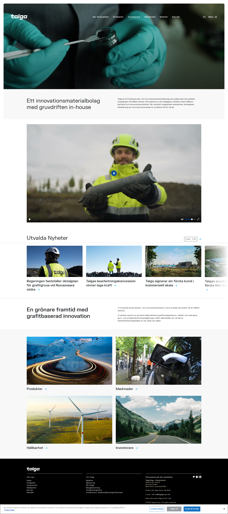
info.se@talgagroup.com (161, 494)
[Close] (224, 508)
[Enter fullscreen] (198, 219)
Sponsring (90, 483)
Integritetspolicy (94, 490)
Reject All (174, 509)
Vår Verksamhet (101, 17)
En (204, 17)
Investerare (134, 17)
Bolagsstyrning (93, 488)
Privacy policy (9, 510)
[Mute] (182, 219)
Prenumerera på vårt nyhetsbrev (159, 477)
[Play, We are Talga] (30, 219)
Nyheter (164, 17)
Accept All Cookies (192, 509)
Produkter (118, 17)
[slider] (190, 219)
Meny (211, 17)
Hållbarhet (149, 17)
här (170, 498)
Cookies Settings (157, 509)
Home (29, 481)
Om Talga (90, 485)
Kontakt (30, 493)
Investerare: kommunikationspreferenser (104, 493)
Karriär (176, 17)
